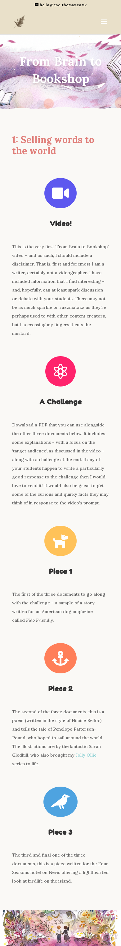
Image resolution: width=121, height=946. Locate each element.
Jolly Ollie (86, 755)
